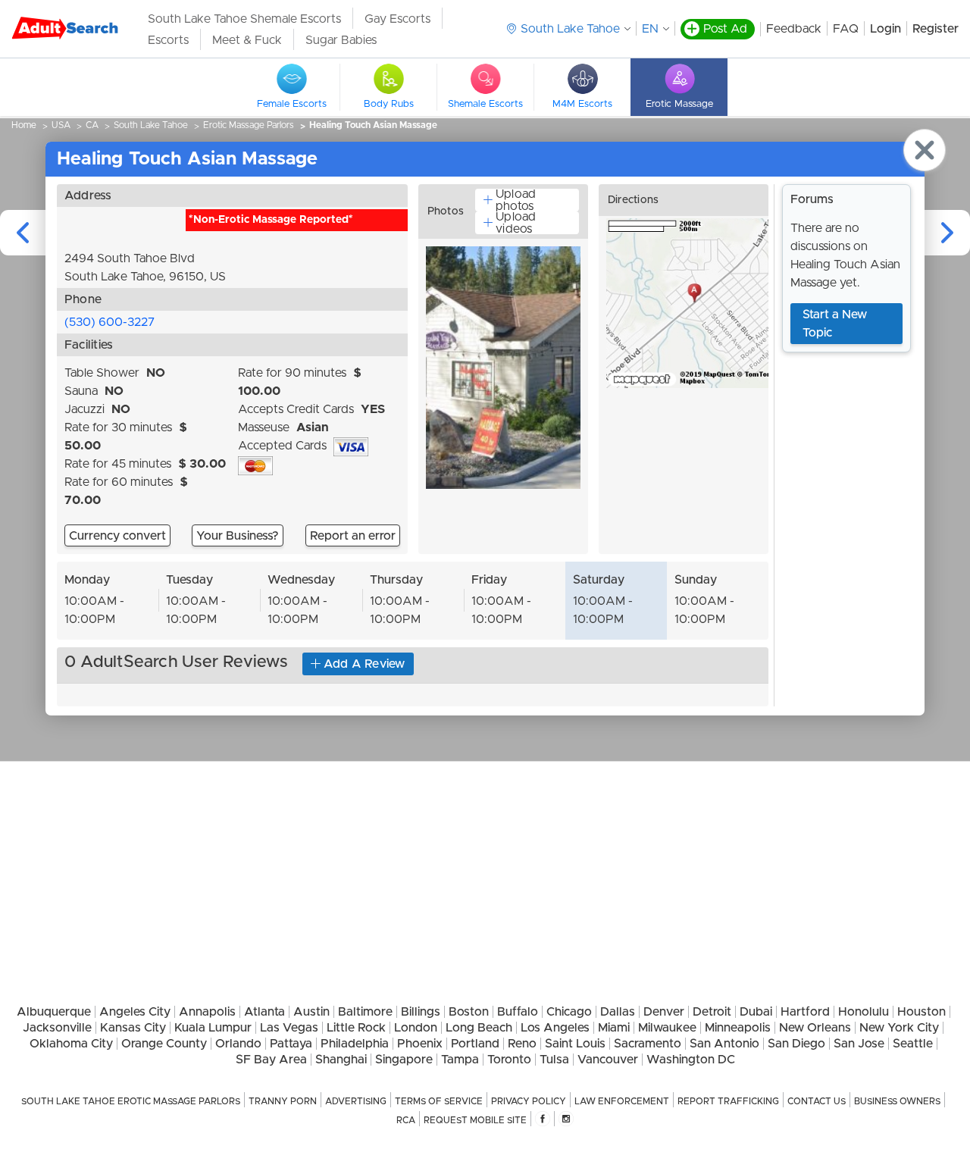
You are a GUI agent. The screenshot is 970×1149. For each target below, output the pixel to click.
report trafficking (728, 1101)
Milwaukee (667, 1028)
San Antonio (724, 1044)
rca (405, 1120)
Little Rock (356, 1028)
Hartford (805, 1012)
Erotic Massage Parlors (248, 125)
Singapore (404, 1060)
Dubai (756, 1012)
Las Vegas (289, 1028)
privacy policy (528, 1101)
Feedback (793, 29)
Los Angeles (555, 1028)
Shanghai (341, 1060)
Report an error (353, 536)
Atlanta (264, 1012)
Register (935, 29)
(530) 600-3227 (109, 322)
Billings (420, 1012)
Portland (475, 1044)
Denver (663, 1012)
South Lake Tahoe (151, 125)
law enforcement (621, 1101)
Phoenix (420, 1044)
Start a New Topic (835, 323)
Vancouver (607, 1060)
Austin (311, 1012)
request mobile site (475, 1120)
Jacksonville (57, 1028)
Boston (469, 1012)
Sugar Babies (341, 40)
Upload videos (516, 222)
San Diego (796, 1044)
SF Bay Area (271, 1060)
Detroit (712, 1012)
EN (650, 29)
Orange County (164, 1044)
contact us (816, 1101)
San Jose (859, 1044)
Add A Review (364, 664)
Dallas (617, 1012)
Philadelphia (355, 1044)
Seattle (913, 1044)
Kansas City (133, 1028)
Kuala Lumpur (213, 1028)
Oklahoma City (71, 1044)
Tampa (460, 1060)
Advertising (355, 1101)
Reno (522, 1044)
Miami (614, 1028)
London (415, 1028)
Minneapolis (738, 1028)
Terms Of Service (439, 1101)
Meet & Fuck (247, 40)
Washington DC (690, 1060)
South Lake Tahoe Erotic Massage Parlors (130, 1101)
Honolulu (863, 1012)
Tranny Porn (283, 1101)
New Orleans (815, 1028)
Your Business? (237, 536)
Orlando (238, 1044)
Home (23, 125)
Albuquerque (54, 1012)
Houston (921, 1012)
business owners (897, 1101)
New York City (899, 1028)
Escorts (168, 40)
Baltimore (365, 1012)
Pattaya (291, 1044)
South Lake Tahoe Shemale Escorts (244, 19)
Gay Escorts (397, 19)
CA (92, 125)
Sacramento (647, 1044)
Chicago (569, 1012)
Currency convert (117, 536)
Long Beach (479, 1028)
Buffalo (517, 1012)
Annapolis (207, 1012)
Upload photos (516, 200)
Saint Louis (575, 1044)
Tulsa (554, 1060)
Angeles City (135, 1012)
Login (885, 29)
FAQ (846, 29)
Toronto (509, 1060)
